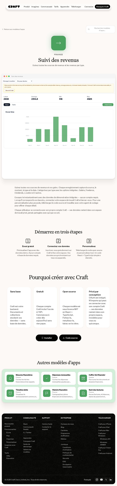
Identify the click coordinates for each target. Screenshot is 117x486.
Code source (72, 337)
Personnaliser (11, 442)
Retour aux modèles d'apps (14, 29)
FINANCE (58, 54)
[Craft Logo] (14, 6)
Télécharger (76, 6)
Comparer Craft (29, 441)
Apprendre (64, 6)
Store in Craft (9, 90)
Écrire (8, 432)
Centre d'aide (47, 424)
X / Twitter (27, 432)
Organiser (10, 439)
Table (14, 105)
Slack (25, 424)
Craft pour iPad (103, 427)
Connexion (89, 6)
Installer (48, 337)
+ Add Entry (108, 105)
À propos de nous (67, 424)
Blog (62, 427)
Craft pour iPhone (104, 424)
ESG (64, 461)
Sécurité (66, 458)
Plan (8, 436)
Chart (7, 105)
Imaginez (35, 6)
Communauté (46, 6)
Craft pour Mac (103, 430)
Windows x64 (105, 439)
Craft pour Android (105, 453)
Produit (27, 6)
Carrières (64, 430)
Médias (63, 439)
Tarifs (56, 6)
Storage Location (9, 81)
